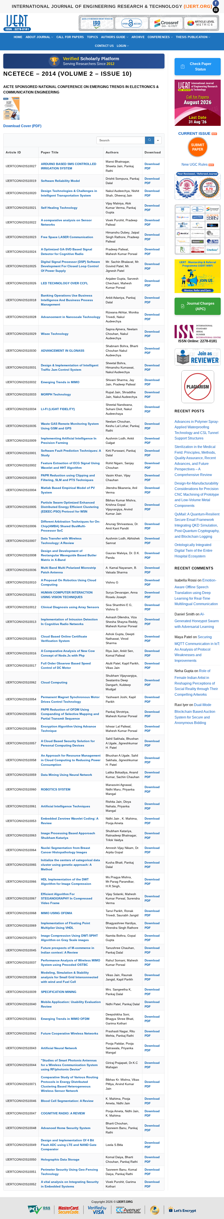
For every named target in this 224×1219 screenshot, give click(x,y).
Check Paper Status (200, 66)
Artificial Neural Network (59, 1048)
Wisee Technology (54, 333)
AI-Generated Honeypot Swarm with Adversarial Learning (197, 620)
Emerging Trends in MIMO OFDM (65, 1019)
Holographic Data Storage (60, 1159)
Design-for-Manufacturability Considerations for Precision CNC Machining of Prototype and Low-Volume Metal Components (197, 494)
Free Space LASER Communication (67, 237)
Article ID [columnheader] (13, 152)
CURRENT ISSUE (195, 133)
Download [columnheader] (153, 152)
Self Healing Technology (59, 207)
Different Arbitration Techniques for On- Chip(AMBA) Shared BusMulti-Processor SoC (70, 526)
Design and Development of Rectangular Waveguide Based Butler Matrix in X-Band (68, 555)
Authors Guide (113, 37)
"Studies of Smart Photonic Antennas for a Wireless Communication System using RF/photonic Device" (69, 1065)
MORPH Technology (56, 394)
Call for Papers (70, 37)
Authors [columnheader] (112, 152)
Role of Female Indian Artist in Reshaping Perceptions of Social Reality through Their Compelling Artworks (196, 682)
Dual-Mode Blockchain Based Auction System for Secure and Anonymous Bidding (195, 714)
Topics (92, 37)
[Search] (149, 140)
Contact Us (104, 45)
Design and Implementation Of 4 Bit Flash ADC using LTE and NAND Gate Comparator (68, 1144)
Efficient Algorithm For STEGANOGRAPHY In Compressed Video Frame (66, 898)
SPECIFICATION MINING (58, 992)
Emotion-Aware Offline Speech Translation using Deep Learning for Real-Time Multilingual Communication (196, 592)
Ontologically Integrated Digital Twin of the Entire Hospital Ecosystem (193, 550)
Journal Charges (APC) (200, 306)
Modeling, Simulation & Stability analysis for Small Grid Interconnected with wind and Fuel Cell (69, 977)
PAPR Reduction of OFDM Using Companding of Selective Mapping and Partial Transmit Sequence (70, 714)
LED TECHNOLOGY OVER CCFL (64, 283)
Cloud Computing (54, 682)
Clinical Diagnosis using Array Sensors (70, 607)
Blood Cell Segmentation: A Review (67, 1101)
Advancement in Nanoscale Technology (70, 317)
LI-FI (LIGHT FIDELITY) (58, 409)
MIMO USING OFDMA (56, 913)
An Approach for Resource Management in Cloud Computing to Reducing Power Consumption (71, 760)
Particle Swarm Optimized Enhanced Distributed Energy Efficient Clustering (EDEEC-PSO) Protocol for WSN (70, 507)
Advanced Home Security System (65, 1128)
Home (18, 37)
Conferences (159, 37)
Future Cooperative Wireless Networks (69, 1033)
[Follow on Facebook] (216, 3)
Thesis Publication (191, 37)
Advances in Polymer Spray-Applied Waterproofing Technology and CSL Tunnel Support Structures (197, 430)
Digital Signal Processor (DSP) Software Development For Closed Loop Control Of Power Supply (70, 266)
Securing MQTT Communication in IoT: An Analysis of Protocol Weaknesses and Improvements (197, 648)
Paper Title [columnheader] (50, 152)
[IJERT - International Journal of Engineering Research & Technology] (17, 22)
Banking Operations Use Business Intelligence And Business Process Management (67, 300)
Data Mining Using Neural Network (66, 774)
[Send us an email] (216, 10)
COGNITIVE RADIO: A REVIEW (63, 1113)
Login (121, 45)
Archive (138, 37)
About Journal (38, 37)
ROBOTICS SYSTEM (55, 789)
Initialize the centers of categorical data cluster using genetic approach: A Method (70, 864)
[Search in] (158, 140)
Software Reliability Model (60, 181)
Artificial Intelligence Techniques (65, 806)
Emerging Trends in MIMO (60, 382)
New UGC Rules (195, 164)
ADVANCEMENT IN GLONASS (62, 350)
